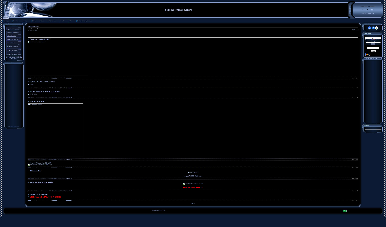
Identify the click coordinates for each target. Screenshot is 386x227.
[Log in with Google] (376, 28)
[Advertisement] (13, 95)
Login (373, 13)
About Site (62, 21)
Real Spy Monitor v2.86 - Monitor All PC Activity (45, 91)
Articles (33, 26)
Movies (42, 21)
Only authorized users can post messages (14, 58)
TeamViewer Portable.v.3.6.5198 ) (40, 39)
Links (71, 21)
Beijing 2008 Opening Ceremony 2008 (41, 182)
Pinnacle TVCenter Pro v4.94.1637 (40, 163)
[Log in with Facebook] (373, 27)
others (29, 77)
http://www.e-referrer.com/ (13, 126)
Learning (25, 21)
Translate (377, 39)
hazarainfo (54, 77)
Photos (34, 21)
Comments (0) (69, 77)
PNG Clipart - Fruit (35, 171)
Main (363, 13)
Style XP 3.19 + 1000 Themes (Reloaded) (42, 81)
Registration (368, 13)
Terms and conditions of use (84, 21)
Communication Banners (37, 101)
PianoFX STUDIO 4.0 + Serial (39, 194)
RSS (372, 9)
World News (52, 21)
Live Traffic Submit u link (370, 58)
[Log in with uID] (369, 27)
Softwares (5, 21)
